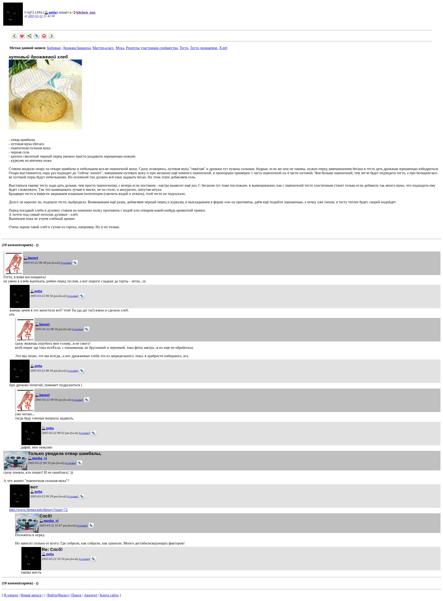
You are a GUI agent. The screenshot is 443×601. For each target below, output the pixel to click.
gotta (53, 12)
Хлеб (223, 48)
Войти (52, 595)
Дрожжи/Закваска (77, 48)
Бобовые (54, 48)
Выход (63, 595)
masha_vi (39, 458)
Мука (120, 48)
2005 (31, 16)
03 (37, 16)
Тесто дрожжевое (203, 48)
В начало (11, 595)
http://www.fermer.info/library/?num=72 (38, 510)
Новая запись (31, 595)
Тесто (184, 48)
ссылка (66, 262)
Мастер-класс (103, 48)
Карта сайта (109, 595)
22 (41, 16)
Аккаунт (90, 595)
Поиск (76, 595)
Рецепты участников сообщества (152, 48)
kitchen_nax (86, 12)
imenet (33, 258)
